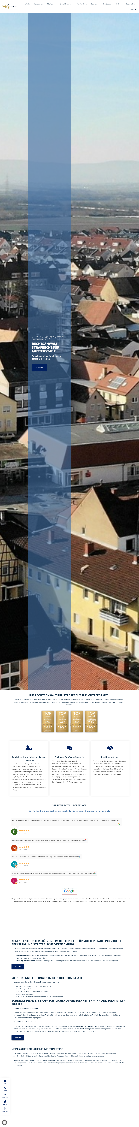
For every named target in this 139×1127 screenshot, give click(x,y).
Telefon (5, 1090)
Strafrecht (50, 4)
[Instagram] (5, 1094)
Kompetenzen (38, 4)
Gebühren (94, 4)
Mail (5, 1083)
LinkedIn (5, 1111)
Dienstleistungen (65, 4)
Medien (117, 4)
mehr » (14, 824)
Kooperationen (131, 4)
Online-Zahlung (106, 4)
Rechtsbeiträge (82, 4)
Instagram (5, 1097)
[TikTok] (5, 1101)
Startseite (27, 4)
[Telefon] (5, 1088)
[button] (4, 1122)
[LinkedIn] (5, 1108)
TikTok (5, 1104)
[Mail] (5, 1081)
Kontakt (131, 9)
